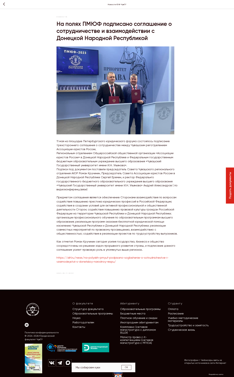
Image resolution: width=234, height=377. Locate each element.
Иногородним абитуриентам (139, 322)
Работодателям (83, 322)
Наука (76, 318)
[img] (62, 347)
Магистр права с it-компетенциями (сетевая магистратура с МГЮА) (136, 339)
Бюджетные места (132, 313)
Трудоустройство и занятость (188, 325)
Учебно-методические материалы (183, 319)
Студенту (175, 303)
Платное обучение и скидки (138, 318)
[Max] (27, 325)
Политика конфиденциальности (42, 332)
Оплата (173, 309)
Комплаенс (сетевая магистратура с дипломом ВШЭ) (138, 329)
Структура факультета (87, 309)
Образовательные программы (92, 313)
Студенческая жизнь (181, 329)
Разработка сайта (216, 374)
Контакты (78, 326)
